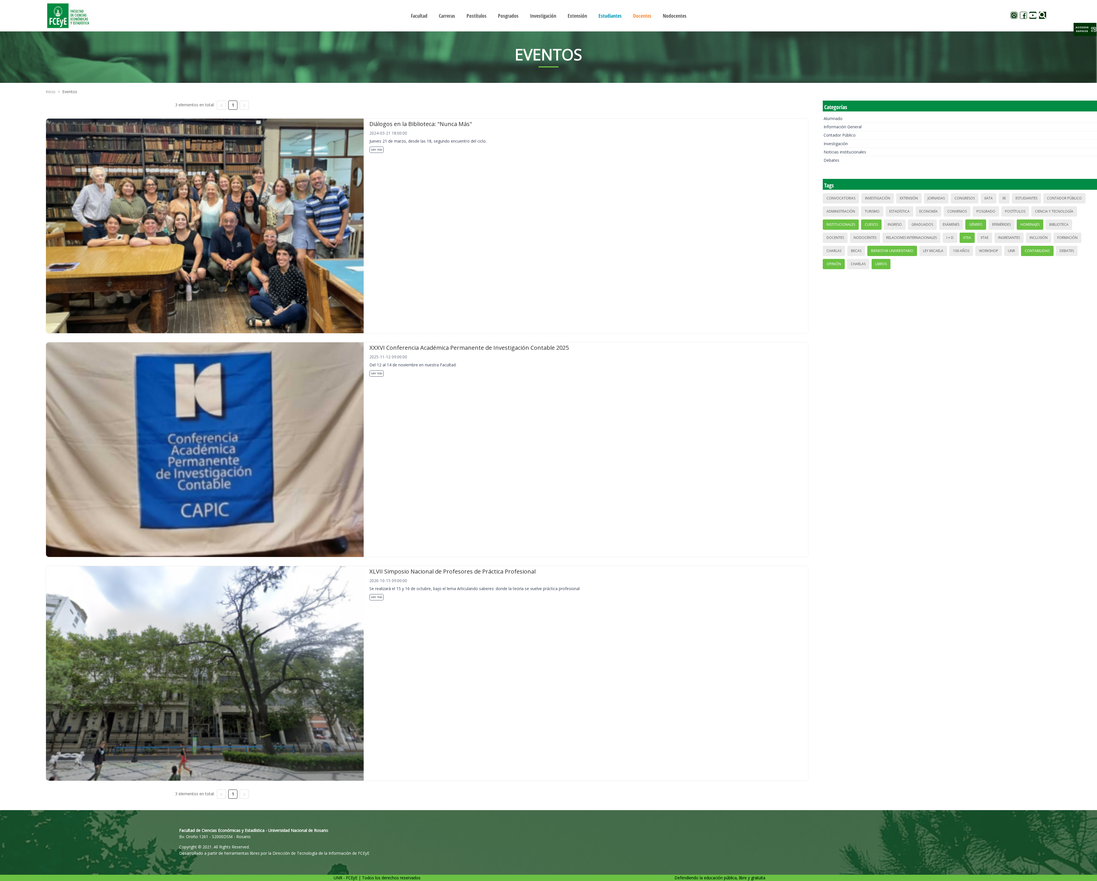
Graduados (922, 224)
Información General (843, 126)
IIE (1004, 198)
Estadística (899, 211)
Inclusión (1039, 237)
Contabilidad (1037, 250)
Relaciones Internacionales (911, 237)
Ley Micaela (933, 250)
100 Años (961, 250)
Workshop (988, 250)
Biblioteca (1058, 224)
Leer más (376, 149)
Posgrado (985, 211)
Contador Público (840, 135)
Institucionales (840, 224)
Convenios (957, 211)
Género (975, 224)
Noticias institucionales (845, 152)
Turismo (872, 211)
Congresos (964, 198)
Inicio (50, 91)
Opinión (833, 263)
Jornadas (936, 198)
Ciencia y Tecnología (1054, 211)
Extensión (909, 198)
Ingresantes (1009, 237)
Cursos (871, 224)
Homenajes (1030, 224)
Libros (881, 263)
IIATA (988, 198)
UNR (1011, 250)
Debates (831, 160)
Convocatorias (840, 198)
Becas (856, 250)
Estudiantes (1026, 198)
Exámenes (951, 224)
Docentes (835, 237)
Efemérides (1001, 224)
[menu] (548, 15)
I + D (950, 237)
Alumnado (833, 118)
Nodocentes (865, 237)
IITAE (984, 237)
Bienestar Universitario (892, 250)
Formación (1067, 237)
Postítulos (1015, 211)
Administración (840, 211)
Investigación (836, 143)
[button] (1085, 29)
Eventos (69, 91)
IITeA (967, 237)
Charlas (833, 250)
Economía (928, 211)
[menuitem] (419, 15)
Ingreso (895, 224)
